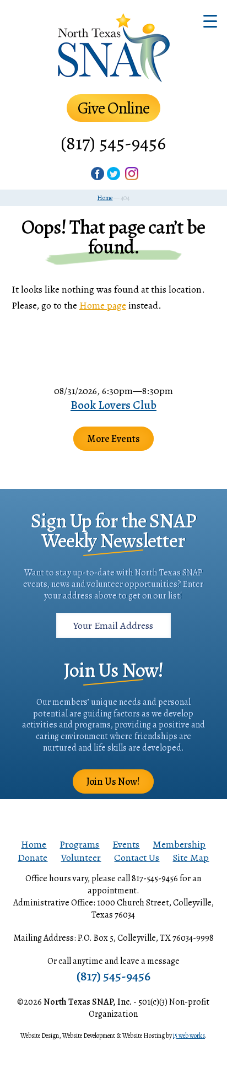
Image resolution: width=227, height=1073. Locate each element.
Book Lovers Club (113, 405)
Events (125, 844)
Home (33, 844)
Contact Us (136, 857)
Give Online (113, 108)
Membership (179, 844)
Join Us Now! (113, 781)
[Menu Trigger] (210, 20)
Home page (102, 305)
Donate (32, 857)
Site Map (190, 857)
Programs (79, 844)
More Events (113, 438)
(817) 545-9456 (113, 143)
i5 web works (189, 1035)
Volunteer (81, 857)
